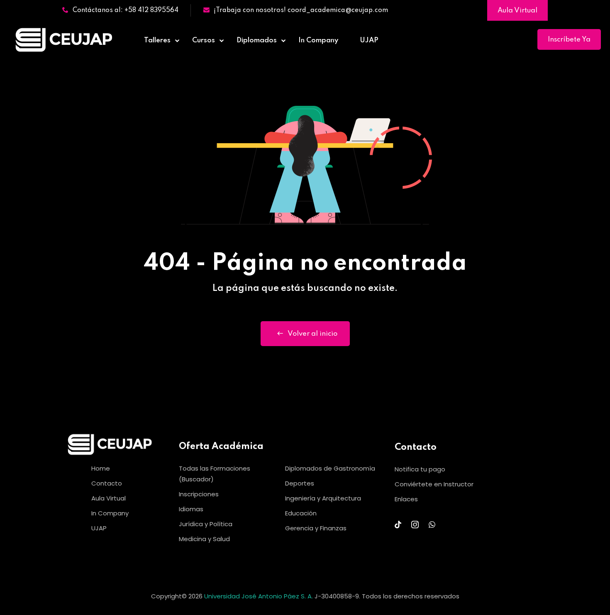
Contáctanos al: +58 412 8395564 (125, 10)
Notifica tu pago (420, 469)
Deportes (299, 483)
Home (100, 468)
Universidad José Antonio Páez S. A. (259, 596)
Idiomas (191, 509)
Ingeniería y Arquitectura (323, 498)
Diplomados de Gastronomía (330, 468)
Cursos (203, 40)
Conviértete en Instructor (434, 484)
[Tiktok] (397, 524)
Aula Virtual (517, 10)
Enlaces (406, 499)
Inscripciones (199, 494)
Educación (301, 513)
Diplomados (257, 40)
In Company (318, 40)
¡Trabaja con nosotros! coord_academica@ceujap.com (301, 10)
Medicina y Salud (204, 538)
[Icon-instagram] (414, 524)
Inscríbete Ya (569, 39)
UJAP (369, 40)
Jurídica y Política (205, 524)
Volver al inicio (312, 333)
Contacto (106, 483)
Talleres (157, 40)
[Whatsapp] (432, 524)
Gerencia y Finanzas (315, 528)
